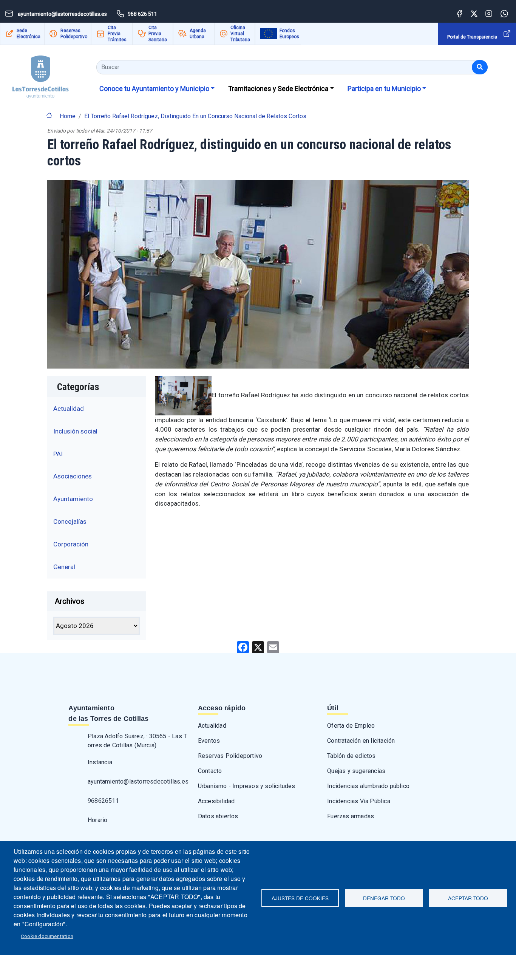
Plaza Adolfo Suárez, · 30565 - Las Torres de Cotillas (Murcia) (137, 741)
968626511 (103, 800)
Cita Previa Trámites (117, 33)
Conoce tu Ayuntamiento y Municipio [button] (154, 89)
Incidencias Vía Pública (358, 801)
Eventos (209, 740)
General (64, 567)
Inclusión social (75, 431)
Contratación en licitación (361, 740)
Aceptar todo (468, 898)
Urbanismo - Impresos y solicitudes (246, 786)
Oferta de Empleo (351, 725)
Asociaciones (72, 476)
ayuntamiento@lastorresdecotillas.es (138, 781)
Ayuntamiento (73, 499)
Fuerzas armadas (350, 816)
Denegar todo (384, 898)
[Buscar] (480, 67)
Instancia (100, 762)
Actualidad (68, 408)
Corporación (70, 544)
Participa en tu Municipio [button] (384, 89)
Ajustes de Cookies (300, 898)
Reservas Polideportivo (73, 33)
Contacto (210, 770)
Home (68, 116)
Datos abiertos (218, 816)
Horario (97, 820)
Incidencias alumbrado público (368, 786)
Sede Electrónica (28, 33)
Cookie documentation (47, 936)
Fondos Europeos (289, 33)
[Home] (40, 74)
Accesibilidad (216, 801)
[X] (258, 646)
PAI (58, 454)
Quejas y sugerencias (356, 770)
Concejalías (70, 521)
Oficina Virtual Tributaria (240, 33)
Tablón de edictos (351, 755)
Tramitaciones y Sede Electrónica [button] (278, 89)
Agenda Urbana (198, 33)
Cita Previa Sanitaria (157, 33)
